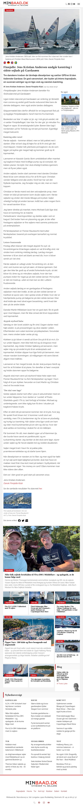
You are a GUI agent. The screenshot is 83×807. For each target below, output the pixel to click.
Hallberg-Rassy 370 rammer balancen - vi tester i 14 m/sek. (65, 747)
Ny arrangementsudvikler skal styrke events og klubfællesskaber (41, 747)
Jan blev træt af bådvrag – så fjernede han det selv (67, 656)
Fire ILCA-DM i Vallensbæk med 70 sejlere (15, 607)
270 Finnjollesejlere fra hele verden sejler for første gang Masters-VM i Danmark (70, 130)
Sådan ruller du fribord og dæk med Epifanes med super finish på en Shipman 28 (63, 676)
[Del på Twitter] (23, 520)
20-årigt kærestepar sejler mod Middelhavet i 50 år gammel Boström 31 (15, 757)
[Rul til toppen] (79, 803)
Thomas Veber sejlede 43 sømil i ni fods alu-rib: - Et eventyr (15, 766)
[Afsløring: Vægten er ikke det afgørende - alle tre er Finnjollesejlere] (70, 99)
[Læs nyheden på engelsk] (4, 63)
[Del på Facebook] (19, 520)
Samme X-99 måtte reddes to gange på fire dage (66, 731)
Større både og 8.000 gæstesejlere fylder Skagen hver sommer (39, 706)
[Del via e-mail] (26, 520)
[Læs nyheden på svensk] (15, 63)
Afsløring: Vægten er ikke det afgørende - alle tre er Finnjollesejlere (70, 108)
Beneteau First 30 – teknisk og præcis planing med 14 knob (67, 766)
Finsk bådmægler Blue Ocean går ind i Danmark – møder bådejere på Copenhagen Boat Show (41, 609)
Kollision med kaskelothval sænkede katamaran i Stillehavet (14, 747)
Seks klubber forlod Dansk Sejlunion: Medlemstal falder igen (41, 764)
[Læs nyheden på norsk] (12, 63)
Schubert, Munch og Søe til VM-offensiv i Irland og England (67, 632)
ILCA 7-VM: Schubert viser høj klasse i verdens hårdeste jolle (15, 706)
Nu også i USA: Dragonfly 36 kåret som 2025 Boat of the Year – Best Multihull (67, 757)
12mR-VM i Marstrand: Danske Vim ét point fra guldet (14, 681)
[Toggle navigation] (78, 4)
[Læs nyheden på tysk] (8, 63)
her (40, 488)
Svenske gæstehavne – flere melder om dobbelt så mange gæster (41, 716)
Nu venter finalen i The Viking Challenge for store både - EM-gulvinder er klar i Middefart (67, 609)
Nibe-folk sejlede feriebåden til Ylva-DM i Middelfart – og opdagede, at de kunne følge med (14, 718)
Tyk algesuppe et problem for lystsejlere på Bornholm (41, 680)
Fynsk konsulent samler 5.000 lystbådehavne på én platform (40, 726)
